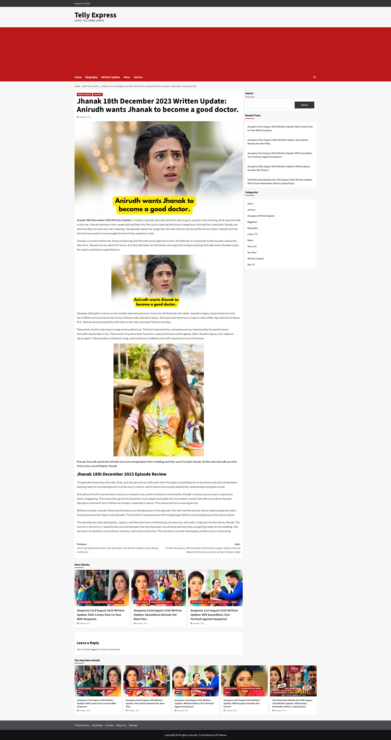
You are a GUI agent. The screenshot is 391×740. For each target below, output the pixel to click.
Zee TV (251, 264)
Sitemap (133, 725)
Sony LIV (252, 246)
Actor (127, 77)
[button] (315, 77)
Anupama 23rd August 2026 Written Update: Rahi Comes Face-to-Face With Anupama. (100, 614)
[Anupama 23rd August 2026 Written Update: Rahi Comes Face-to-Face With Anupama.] (102, 588)
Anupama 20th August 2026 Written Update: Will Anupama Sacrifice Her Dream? (278, 168)
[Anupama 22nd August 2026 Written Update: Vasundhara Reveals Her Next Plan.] (158, 588)
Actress (138, 77)
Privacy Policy (82, 725)
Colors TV (252, 234)
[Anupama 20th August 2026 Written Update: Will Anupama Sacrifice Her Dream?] (244, 680)
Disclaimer (97, 725)
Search (249, 93)
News (120, 602)
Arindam (82, 117)
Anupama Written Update (104, 602)
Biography (91, 77)
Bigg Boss (252, 221)
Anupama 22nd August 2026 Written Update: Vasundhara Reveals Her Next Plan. (158, 614)
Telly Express (95, 15)
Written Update (110, 77)
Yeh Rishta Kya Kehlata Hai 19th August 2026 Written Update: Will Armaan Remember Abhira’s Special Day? (279, 181)
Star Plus (97, 94)
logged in (95, 649)
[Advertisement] (195, 50)
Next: (203, 548)
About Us (121, 725)
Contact (109, 725)
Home (78, 77)
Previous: (117, 548)
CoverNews (205, 734)
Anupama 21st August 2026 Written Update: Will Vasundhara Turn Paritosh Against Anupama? (214, 614)
